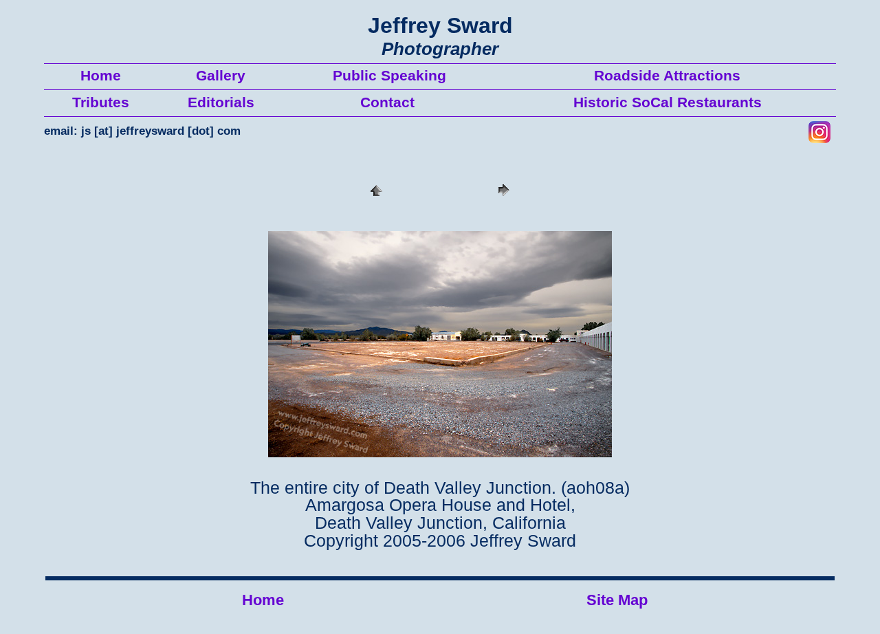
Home (263, 600)
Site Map (617, 600)
